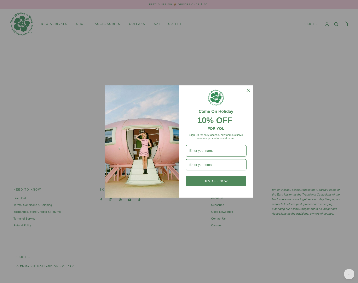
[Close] (248, 90)
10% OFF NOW (215, 181)
